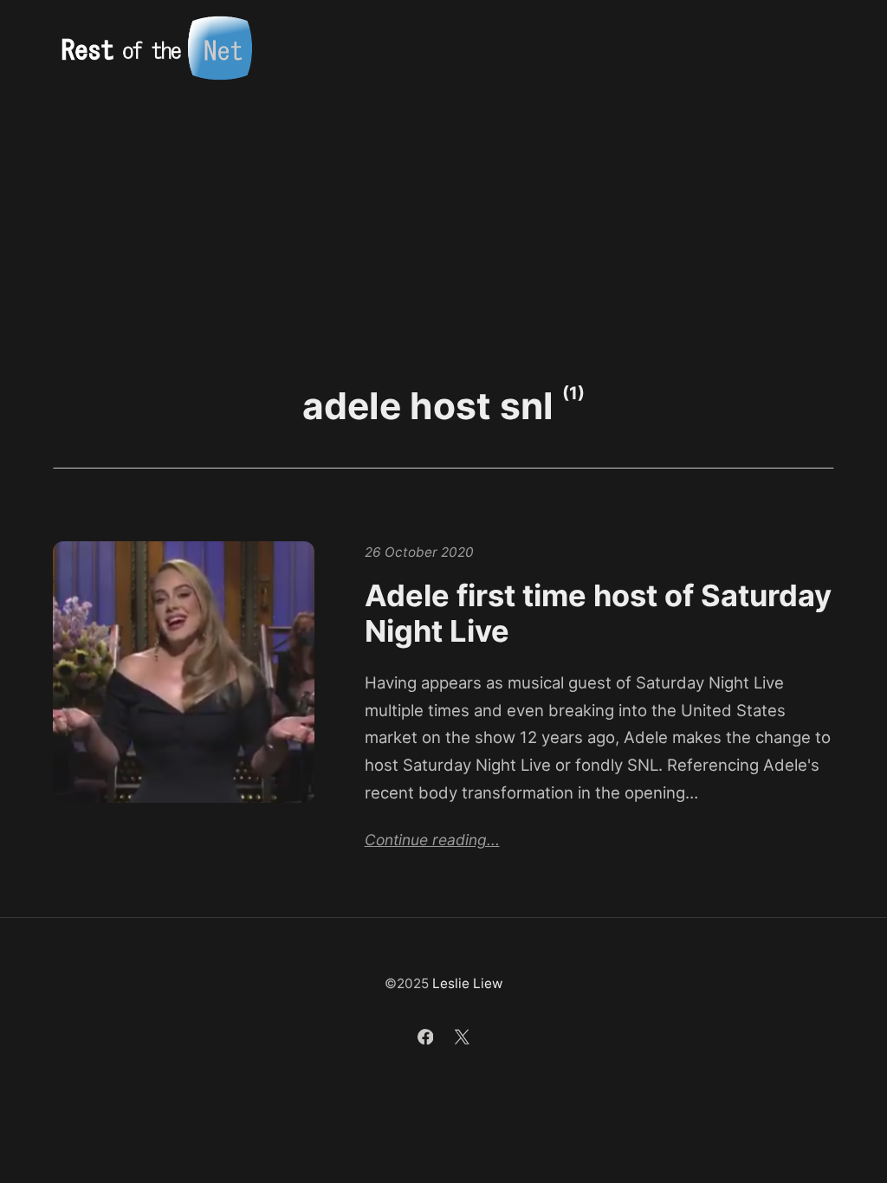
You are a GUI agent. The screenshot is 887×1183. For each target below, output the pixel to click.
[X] (462, 1040)
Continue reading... (432, 840)
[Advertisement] (443, 227)
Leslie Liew (467, 983)
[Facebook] (427, 1040)
